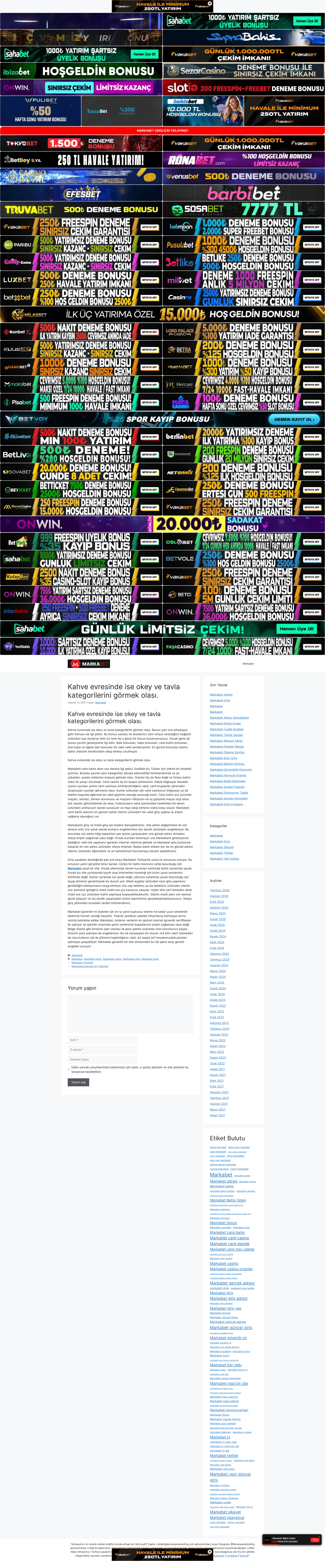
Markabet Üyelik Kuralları (227, 729)
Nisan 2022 (217, 1046)
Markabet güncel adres (224, 1317)
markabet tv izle (220, 1450)
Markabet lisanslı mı (238, 1370)
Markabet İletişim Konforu (227, 764)
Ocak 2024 (217, 994)
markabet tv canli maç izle (224, 1446)
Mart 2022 (217, 1052)
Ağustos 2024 (219, 953)
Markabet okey (131, 959)
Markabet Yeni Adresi (224, 858)
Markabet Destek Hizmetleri (229, 798)
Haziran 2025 (219, 907)
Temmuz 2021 (219, 1098)
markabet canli (241, 1227)
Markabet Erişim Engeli (225, 723)
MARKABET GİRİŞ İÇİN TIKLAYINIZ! (162, 130)
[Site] (81, 226)
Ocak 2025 (217, 925)
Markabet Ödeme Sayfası (227, 752)
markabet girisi (219, 1288)
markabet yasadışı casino (221, 1461)
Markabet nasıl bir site (229, 1383)
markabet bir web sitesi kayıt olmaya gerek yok (230, 1214)
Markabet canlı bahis (227, 1232)
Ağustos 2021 (219, 1092)
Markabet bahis (93, 959)
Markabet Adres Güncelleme (229, 717)
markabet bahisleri (245, 1191)
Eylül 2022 (217, 1017)
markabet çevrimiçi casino (223, 1489)
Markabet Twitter (221, 853)
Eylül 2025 (217, 902)
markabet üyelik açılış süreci (222, 1507)
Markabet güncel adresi (228, 1322)
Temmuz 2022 (219, 1028)
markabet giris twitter (242, 1288)
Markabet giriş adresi (228, 1298)
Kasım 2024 (218, 936)
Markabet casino (112, 959)
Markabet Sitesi (219, 1414)
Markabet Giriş (220, 700)
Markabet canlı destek (230, 1243)
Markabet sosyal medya (225, 1419)
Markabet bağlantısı (220, 1209)
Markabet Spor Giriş (223, 758)
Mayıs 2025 (218, 913)
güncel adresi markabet (223, 1164)
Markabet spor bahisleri (223, 1423)
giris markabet (235, 1155)
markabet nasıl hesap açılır (221, 1388)
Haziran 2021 (219, 1103)
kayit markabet (239, 1168)
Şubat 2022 (218, 1057)
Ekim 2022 (217, 1011)
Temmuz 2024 (220, 959)
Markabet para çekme (224, 1401)
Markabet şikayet (225, 1512)
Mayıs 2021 (217, 1109)
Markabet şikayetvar (227, 1517)
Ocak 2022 (217, 1063)
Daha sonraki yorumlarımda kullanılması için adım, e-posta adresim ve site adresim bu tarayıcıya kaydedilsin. (130, 1069)
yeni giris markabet (219, 1527)
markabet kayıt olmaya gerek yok (224, 1360)
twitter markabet (236, 1522)
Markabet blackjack (220, 1218)
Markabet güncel (220, 1313)
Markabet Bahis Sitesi (228, 1200)
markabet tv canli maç (223, 1442)
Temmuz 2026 (220, 890)
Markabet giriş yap (225, 1308)
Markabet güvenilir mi (228, 1337)
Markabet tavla (150, 959)
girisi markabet (217, 1156)
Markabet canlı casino (229, 1237)
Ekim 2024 (217, 942)
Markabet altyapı (247, 1181)
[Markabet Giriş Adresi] (89, 663)
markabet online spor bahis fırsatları (225, 1393)
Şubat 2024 (218, 988)
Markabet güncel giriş (231, 1327)
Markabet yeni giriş (222, 1469)
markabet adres (242, 1175)
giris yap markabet (220, 1160)
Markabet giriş (221, 1293)
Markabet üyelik (220, 1502)
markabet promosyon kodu (224, 1405)
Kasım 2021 (218, 1075)
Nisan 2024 (218, 977)
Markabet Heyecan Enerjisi (228, 775)
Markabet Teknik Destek (226, 735)
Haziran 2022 (219, 1034)
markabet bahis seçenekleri (222, 1196)
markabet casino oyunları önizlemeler (226, 1274)
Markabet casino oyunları (231, 1269)
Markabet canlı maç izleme (232, 1249)
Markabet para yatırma (224, 1396)
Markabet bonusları (220, 1227)
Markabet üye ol (244, 1507)
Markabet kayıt (219, 1355)
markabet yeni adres (244, 1460)
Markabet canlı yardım (221, 1258)
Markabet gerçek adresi (232, 1282)
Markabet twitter (224, 1455)
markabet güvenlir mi (220, 1343)
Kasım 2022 (218, 1005)
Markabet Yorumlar (82, 962)
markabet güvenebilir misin (221, 1333)
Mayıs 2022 (218, 1040)
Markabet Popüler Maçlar (227, 746)
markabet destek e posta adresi (223, 1278)
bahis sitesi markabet (239, 1147)
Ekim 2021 (217, 1080)
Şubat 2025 (218, 919)
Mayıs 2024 (218, 971)
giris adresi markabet (237, 1152)
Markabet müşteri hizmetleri (225, 1378)
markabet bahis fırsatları (222, 1191)
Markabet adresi (223, 1181)
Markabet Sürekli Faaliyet (227, 787)
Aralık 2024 (217, 930)
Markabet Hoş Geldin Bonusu (224, 1347)
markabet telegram (220, 1432)
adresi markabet (218, 1147)
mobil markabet (218, 1522)
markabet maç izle (219, 1374)
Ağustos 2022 (219, 1023)
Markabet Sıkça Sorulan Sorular (226, 1428)
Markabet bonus (223, 1223)
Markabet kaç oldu (226, 1365)
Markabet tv (220, 1437)
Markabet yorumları (220, 1485)
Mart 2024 (217, 982)
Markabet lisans (218, 1370)
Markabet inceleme (220, 1351)
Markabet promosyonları (229, 1410)
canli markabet (218, 1151)
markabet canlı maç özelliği (221, 1254)
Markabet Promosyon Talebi (229, 792)
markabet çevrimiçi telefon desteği (225, 1494)
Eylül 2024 (217, 948)
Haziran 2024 (219, 965)
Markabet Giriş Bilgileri (221, 1303)
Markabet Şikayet (222, 847)
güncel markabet (219, 1168)
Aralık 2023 (217, 1000)
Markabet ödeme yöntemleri (224, 1498)
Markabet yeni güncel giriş (230, 1477)
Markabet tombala (242, 1432)
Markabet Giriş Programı (226, 804)
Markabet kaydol (241, 1351)
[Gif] (162, 314)
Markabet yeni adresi (220, 1465)
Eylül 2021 (217, 1086)
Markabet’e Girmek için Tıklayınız (90, 966)
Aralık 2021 (217, 1069)
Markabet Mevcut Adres (226, 740)
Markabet (248, 663)
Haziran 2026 (219, 896)
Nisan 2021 (217, 1115)
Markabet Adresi (221, 694)
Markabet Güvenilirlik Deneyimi (231, 769)
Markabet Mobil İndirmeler (228, 781)
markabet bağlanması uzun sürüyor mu (226, 1205)
